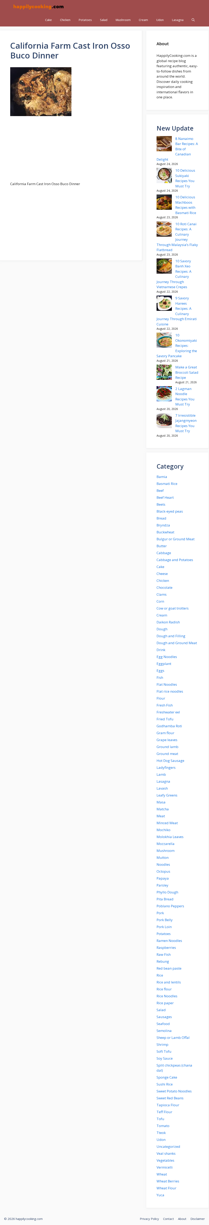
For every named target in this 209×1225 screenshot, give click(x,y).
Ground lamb (167, 746)
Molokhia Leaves (170, 836)
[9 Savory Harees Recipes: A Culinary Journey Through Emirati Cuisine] (164, 304)
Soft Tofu (164, 1051)
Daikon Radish (168, 622)
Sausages (164, 1016)
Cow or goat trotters (173, 608)
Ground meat (167, 753)
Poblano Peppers (170, 906)
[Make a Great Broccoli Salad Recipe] (164, 373)
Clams (162, 594)
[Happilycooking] (38, 6)
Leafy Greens (167, 795)
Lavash (162, 788)
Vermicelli (165, 1167)
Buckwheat (165, 532)
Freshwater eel (168, 712)
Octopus (163, 871)
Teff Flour (164, 1112)
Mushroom (123, 20)
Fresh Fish (165, 705)
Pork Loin (164, 926)
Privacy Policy (149, 1219)
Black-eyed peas (170, 511)
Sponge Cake (167, 1077)
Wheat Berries (168, 1181)
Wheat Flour (166, 1188)
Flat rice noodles (170, 691)
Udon (160, 20)
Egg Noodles (167, 656)
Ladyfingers (166, 767)
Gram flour (165, 733)
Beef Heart (165, 497)
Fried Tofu (165, 719)
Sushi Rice (165, 1084)
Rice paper (165, 1003)
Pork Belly (165, 919)
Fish (160, 677)
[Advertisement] (71, 151)
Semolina (164, 1030)
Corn (160, 601)
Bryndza (163, 525)
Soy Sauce (165, 1058)
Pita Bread (165, 899)
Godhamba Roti (169, 726)
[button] (193, 19)
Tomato (163, 1125)
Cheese (162, 573)
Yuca (160, 1195)
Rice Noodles (167, 996)
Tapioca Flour (168, 1105)
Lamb (161, 774)
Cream (143, 20)
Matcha (163, 809)
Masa (161, 802)
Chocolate (164, 587)
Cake (48, 20)
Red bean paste (169, 968)
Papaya (163, 878)
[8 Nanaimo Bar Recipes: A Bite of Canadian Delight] (164, 144)
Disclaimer (197, 1219)
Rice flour (164, 989)
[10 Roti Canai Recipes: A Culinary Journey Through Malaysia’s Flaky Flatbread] (164, 229)
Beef (160, 490)
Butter (162, 546)
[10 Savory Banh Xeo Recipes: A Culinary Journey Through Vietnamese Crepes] (164, 266)
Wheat (162, 1174)
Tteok (161, 1132)
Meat (161, 816)
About (182, 1219)
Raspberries (166, 947)
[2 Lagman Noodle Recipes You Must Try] (164, 394)
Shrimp (162, 1044)
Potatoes (85, 20)
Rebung (163, 961)
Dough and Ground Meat (177, 643)
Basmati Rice (167, 483)
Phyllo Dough (167, 892)
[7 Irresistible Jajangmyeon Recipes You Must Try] (164, 421)
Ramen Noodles (169, 940)
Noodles (163, 864)
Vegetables (165, 1160)
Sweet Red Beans (170, 1098)
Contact (168, 1219)
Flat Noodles (167, 684)
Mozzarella (166, 843)
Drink (161, 649)
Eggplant (164, 663)
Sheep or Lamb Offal (173, 1037)
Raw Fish (164, 954)
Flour (161, 698)
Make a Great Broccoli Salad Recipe (186, 372)
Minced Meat (167, 823)
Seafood (163, 1023)
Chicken (65, 20)
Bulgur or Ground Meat (176, 539)
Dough (162, 629)
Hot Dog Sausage (170, 760)
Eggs (160, 670)
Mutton (163, 857)
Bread (161, 518)
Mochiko (163, 829)
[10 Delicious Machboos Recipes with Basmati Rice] (164, 202)
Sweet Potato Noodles (174, 1091)
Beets (161, 504)
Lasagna (177, 20)
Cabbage (164, 552)
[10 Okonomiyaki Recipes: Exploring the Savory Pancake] (164, 341)
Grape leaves (167, 739)
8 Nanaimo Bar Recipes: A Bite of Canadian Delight (177, 149)
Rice (160, 975)
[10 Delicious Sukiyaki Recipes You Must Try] (164, 176)
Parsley (162, 885)
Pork (160, 913)
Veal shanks (166, 1153)
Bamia (162, 476)
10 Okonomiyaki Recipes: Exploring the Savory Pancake (177, 345)
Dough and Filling (171, 636)
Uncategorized (168, 1146)
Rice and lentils (169, 982)
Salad (103, 20)
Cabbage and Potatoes (175, 559)
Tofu (160, 1118)
